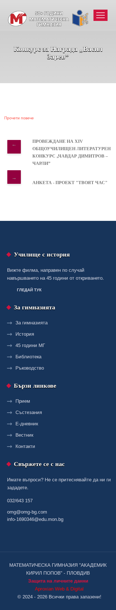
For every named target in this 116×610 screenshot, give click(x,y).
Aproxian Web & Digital (59, 589)
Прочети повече (19, 118)
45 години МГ (30, 345)
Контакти (25, 446)
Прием (22, 401)
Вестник (24, 435)
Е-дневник (26, 423)
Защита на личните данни (58, 581)
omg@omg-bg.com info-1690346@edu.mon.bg (35, 515)
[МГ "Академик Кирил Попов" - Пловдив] (49, 15)
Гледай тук (29, 290)
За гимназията (31, 323)
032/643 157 (20, 500)
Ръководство (29, 368)
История (24, 334)
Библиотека (28, 356)
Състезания (28, 412)
